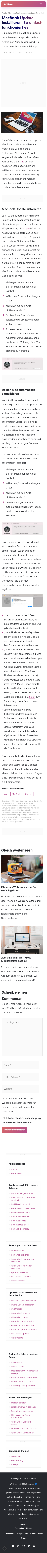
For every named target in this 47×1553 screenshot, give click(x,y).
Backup (14, 1464)
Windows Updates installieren (24, 1329)
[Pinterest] (34, 1546)
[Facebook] (23, 1546)
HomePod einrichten (20, 1255)
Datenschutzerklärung (23, 1528)
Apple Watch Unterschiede (23, 1208)
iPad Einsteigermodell (20, 1204)
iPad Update (16, 1309)
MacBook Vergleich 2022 (22, 1193)
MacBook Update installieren (23, 1300)
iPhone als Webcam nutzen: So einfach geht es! (18, 889)
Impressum (23, 1524)
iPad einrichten (17, 1250)
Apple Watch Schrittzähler (22, 1432)
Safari (32, 696)
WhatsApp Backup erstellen (23, 1385)
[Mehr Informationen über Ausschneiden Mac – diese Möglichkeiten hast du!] (22, 939)
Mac (9, 13)
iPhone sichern (17, 1366)
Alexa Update (17, 1337)
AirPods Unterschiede (20, 1212)
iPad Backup (16, 1362)
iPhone (14, 1169)
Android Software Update (22, 1325)
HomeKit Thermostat (20, 1229)
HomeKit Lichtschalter (20, 1216)
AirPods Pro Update (19, 1317)
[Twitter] (29, 1546)
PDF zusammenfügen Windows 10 (20, 1416)
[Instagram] (18, 1546)
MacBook (16, 794)
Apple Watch (17, 1173)
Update (28, 794)
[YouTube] (13, 1546)
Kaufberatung (17, 1460)
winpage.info (22, 1534)
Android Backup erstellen (22, 1381)
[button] (4, 1548)
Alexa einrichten (18, 1280)
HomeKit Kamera (18, 1220)
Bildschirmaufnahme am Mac (23, 1428)
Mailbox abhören (18, 1402)
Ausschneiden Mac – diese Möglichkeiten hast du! (16, 959)
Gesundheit (16, 1456)
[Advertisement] (23, 83)
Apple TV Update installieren (23, 1321)
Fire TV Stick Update (20, 1333)
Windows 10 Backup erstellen (24, 1377)
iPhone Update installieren (22, 1304)
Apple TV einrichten (19, 1272)
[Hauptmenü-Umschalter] (41, 4)
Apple (4, 13)
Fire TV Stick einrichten (21, 1276)
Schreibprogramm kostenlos (23, 1407)
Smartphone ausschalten (22, 1411)
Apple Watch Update (20, 1313)
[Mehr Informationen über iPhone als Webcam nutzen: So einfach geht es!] (22, 868)
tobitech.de (10, 1534)
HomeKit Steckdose (20, 1224)
